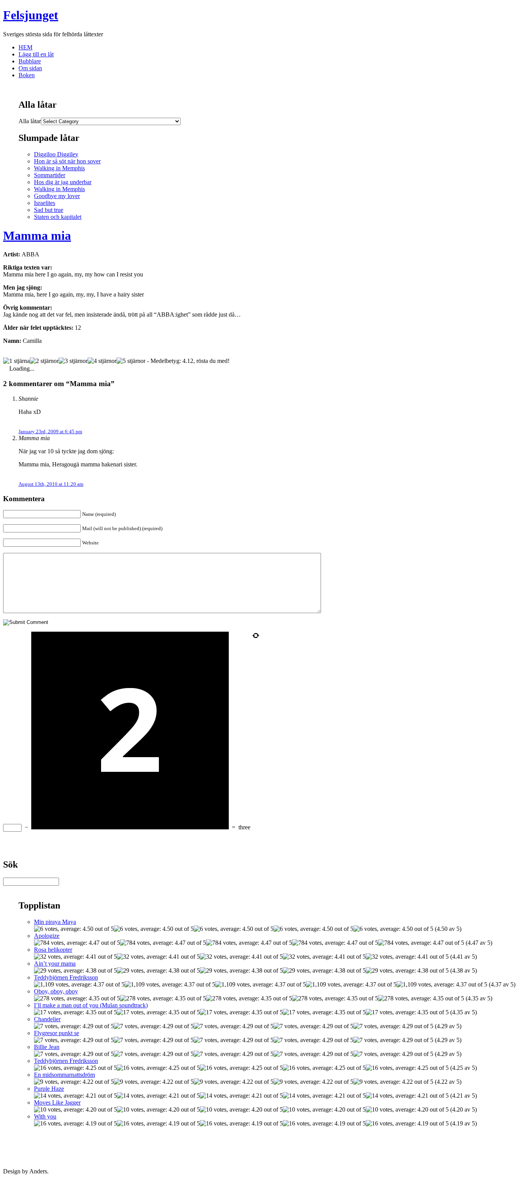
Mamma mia (37, 235)
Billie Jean (46, 1047)
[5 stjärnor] (131, 361)
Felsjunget (30, 15)
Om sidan (30, 68)
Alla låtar (30, 121)
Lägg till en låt (36, 54)
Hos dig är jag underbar (62, 182)
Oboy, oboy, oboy (56, 991)
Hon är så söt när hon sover (67, 161)
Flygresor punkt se (56, 1033)
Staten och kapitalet (57, 217)
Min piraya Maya (55, 922)
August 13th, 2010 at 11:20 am (51, 484)
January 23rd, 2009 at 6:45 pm (50, 431)
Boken (27, 75)
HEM (25, 47)
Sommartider (49, 175)
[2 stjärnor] (44, 361)
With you (45, 1116)
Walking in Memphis (59, 168)
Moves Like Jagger (57, 1102)
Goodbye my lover (57, 196)
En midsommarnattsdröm (64, 1074)
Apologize (46, 935)
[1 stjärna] (16, 361)
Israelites (44, 203)
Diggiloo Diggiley (56, 154)
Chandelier (47, 1019)
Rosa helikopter (53, 949)
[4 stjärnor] (102, 361)
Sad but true (48, 210)
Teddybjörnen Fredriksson (66, 977)
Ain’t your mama (55, 963)
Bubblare (30, 61)
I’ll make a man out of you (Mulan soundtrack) (91, 1005)
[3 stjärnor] (73, 361)
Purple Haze (49, 1088)
